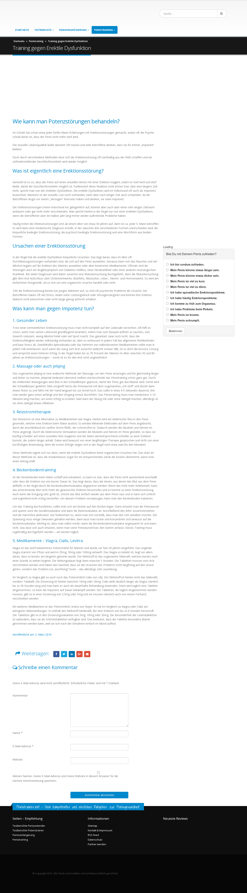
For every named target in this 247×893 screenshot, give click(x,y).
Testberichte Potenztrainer (28, 830)
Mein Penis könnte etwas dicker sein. (194, 275)
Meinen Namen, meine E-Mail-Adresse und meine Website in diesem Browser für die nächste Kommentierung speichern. (65, 778)
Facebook (56, 654)
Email (87, 654)
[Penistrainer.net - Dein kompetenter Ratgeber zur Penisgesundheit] (41, 13)
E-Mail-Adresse (23, 746)
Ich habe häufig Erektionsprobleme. (193, 298)
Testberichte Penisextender (29, 825)
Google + (79, 654)
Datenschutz (95, 839)
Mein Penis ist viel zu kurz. (187, 281)
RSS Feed (93, 835)
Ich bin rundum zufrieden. (187, 264)
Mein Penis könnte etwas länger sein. (195, 270)
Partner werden (97, 844)
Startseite (22, 30)
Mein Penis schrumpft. (185, 320)
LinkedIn (72, 654)
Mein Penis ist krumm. (184, 315)
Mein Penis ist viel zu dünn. (188, 287)
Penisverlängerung (24, 835)
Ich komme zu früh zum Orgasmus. (193, 303)
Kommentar (20, 695)
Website (18, 759)
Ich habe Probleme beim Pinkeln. (191, 309)
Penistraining (36, 41)
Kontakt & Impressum (100, 830)
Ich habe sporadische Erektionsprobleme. (197, 292)
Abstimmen (175, 331)
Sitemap (92, 825)
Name (18, 733)
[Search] (222, 13)
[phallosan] (198, 180)
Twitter (64, 654)
